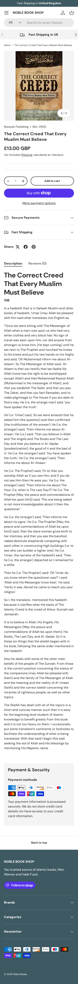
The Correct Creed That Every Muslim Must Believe (43, 45)
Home (7, 45)
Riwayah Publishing (16, 126)
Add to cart (52, 181)
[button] (71, 12)
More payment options (39, 203)
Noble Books (20, 974)
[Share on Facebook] (26, 247)
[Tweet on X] (18, 247)
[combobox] (39, 22)
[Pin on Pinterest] (34, 247)
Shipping (26, 155)
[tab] (13, 263)
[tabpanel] (39, 511)
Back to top (39, 842)
